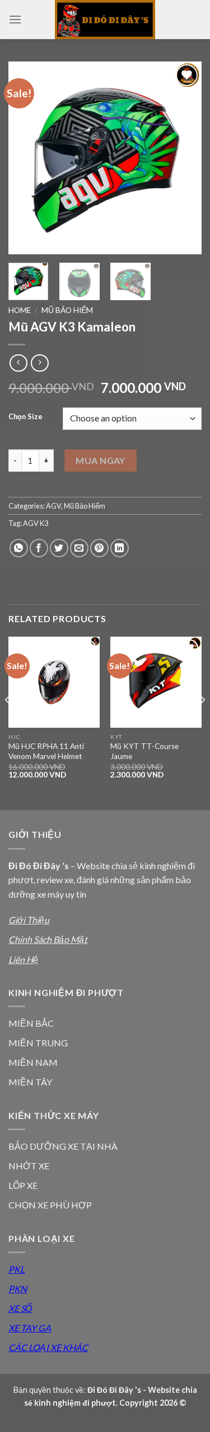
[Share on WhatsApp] (19, 548)
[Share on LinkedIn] (119, 548)
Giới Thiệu (28, 919)
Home (19, 310)
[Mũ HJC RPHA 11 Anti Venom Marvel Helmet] (54, 682)
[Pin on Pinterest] (99, 548)
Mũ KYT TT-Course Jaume (144, 751)
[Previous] (26, 158)
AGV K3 (35, 523)
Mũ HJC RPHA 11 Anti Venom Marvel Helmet (46, 751)
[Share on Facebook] (39, 548)
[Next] (184, 158)
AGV (53, 505)
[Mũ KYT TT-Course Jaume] (156, 682)
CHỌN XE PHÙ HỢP (50, 1204)
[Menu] (15, 19)
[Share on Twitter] (59, 548)
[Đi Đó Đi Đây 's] (105, 19)
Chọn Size (25, 417)
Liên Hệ (23, 959)
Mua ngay (100, 460)
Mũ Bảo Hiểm (67, 310)
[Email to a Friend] (79, 548)
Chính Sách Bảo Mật (47, 939)
